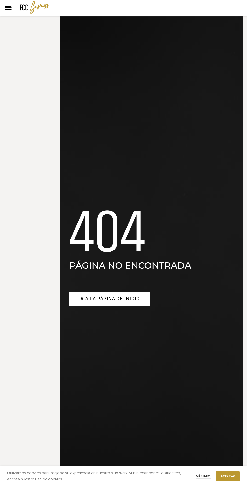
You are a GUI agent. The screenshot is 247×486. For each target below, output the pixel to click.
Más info (203, 476)
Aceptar (228, 476)
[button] (8, 8)
